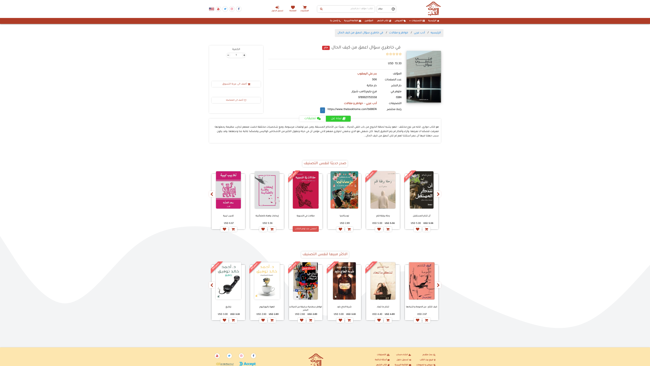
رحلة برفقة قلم (383, 216)
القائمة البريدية (351, 21)
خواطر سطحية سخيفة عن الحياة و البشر (305, 308)
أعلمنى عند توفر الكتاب (306, 229)
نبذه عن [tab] (336, 118)
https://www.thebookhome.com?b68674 (352, 109)
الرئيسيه (436, 32)
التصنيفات (416, 21)
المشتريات (304, 11)
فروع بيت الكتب (426, 360)
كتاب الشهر (382, 21)
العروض (399, 21)
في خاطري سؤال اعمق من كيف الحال (360, 32)
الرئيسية (432, 21)
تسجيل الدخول (277, 11)
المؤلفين (369, 21)
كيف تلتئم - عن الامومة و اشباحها (421, 307)
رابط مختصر (394, 109)
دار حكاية (372, 85)
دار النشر (396, 85)
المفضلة (292, 11)
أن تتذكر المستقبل (421, 216)
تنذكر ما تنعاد (383, 307)
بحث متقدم (427, 355)
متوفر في (396, 91)
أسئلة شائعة (381, 360)
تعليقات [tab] (310, 118)
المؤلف (397, 74)
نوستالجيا (344, 216)
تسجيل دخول (402, 360)
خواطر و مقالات (398, 32)
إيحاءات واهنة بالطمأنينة (267, 216)
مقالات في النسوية (306, 216)
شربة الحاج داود (344, 307)
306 (374, 79)
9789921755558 (367, 97)
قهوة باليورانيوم (267, 307)
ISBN (399, 97)
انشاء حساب (402, 355)
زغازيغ (228, 307)
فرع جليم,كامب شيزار (364, 91)
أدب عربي (419, 32)
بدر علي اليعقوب (367, 74)
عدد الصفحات (393, 79)
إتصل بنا (334, 21)
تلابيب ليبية (228, 216)
